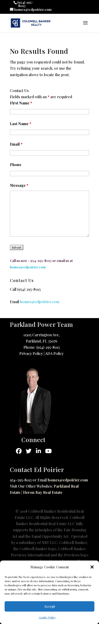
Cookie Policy (47, 617)
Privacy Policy (31, 353)
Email (16, 144)
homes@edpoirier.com (68, 479)
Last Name (20, 123)
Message (19, 185)
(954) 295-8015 (29, 289)
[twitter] (28, 451)
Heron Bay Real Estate (42, 492)
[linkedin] (38, 451)
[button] (92, 567)
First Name (21, 103)
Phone (15, 164)
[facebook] (19, 451)
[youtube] (48, 451)
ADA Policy (54, 353)
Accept (49, 606)
